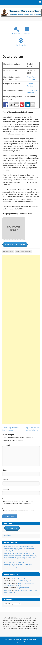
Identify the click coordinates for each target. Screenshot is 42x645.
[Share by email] (32, 104)
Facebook (7, 535)
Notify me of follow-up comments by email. (18, 511)
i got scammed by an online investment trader (19, 553)
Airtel (29, 77)
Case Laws (16, 33)
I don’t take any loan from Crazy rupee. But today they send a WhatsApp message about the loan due (20, 558)
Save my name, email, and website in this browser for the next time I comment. (17, 502)
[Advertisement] (21, 339)
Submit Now (12, 528)
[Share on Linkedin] (27, 104)
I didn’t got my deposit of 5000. (14, 562)
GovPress (16, 640)
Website (5, 489)
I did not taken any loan (23, 581)
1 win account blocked (17, 578)
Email (5, 480)
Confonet (5, 618)
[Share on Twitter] (11, 104)
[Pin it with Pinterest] (22, 104)
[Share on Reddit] (16, 104)
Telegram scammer (22, 588)
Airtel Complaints (26, 251)
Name (5, 470)
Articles (27, 33)
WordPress (26, 640)
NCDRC (13, 618)
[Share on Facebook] (5, 104)
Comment (6, 445)
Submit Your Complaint (15, 244)
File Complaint (21, 45)
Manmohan (8, 590)
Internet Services (8, 251)
